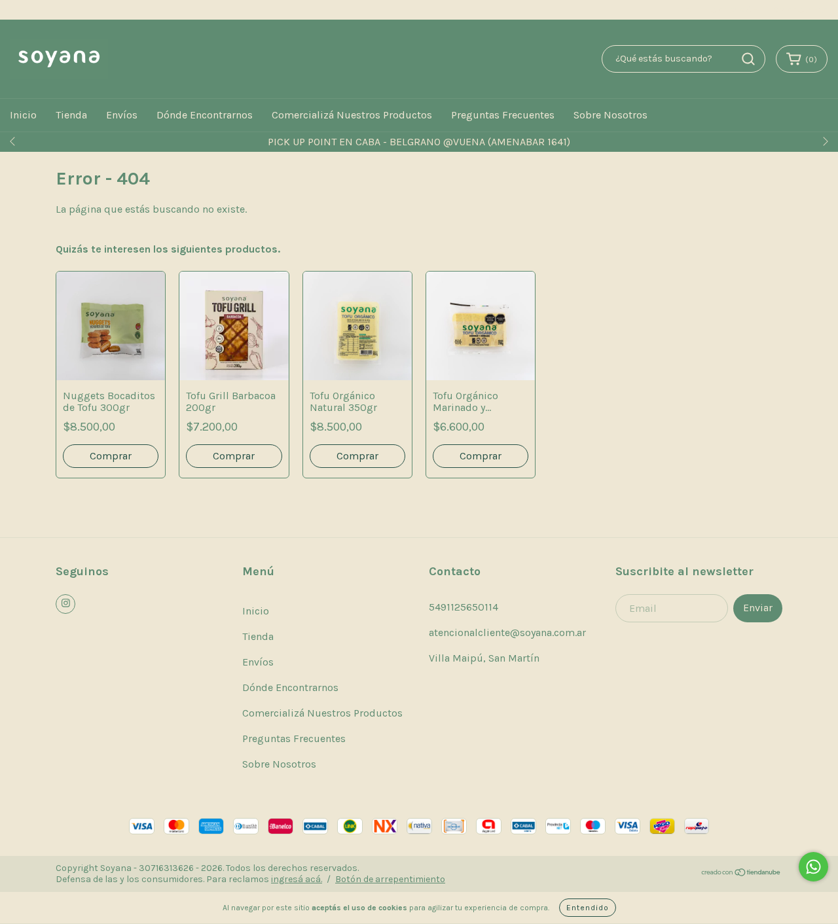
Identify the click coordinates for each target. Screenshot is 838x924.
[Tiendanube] (741, 874)
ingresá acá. (296, 879)
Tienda (71, 115)
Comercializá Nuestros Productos (352, 115)
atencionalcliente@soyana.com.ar (507, 632)
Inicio (23, 115)
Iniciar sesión (729, 10)
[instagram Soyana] (65, 604)
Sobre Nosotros (610, 115)
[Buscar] (748, 59)
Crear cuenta (800, 10)
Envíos (121, 115)
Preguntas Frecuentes (503, 115)
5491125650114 (463, 607)
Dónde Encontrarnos (204, 115)
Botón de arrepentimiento (390, 879)
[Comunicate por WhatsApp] (813, 866)
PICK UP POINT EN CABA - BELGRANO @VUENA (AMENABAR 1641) (419, 141)
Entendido (587, 907)
